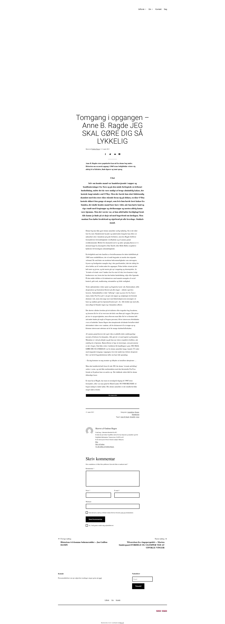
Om (150, 9)
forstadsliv (132, 417)
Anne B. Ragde (124, 417)
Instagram (164, 611)
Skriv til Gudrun (99, 444)
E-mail (117, 490)
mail (100, 578)
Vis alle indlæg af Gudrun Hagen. (104, 447)
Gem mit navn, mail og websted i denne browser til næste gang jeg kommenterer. (111, 513)
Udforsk (141, 9)
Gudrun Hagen (96, 149)
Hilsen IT (122, 622)
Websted (88, 502)
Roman (137, 412)
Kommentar (90, 468)
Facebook (158, 611)
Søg (165, 9)
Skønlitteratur (135, 414)
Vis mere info (112, 395)
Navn (88, 490)
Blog (96, 442)
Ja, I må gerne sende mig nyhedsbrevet (101, 525)
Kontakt (158, 9)
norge (137, 417)
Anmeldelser (130, 412)
